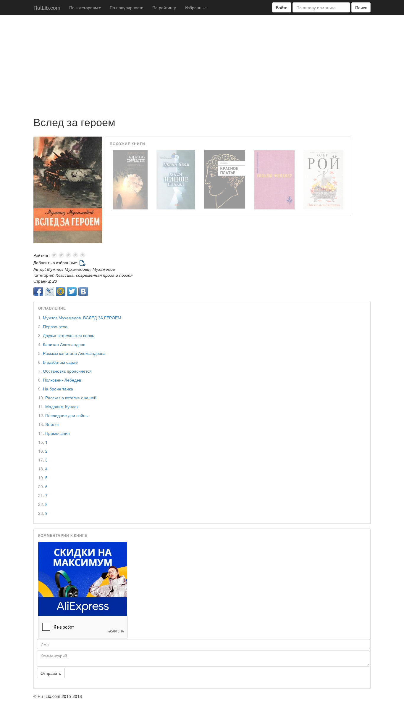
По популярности (126, 7)
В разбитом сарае (60, 362)
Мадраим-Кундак (61, 406)
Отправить (51, 673)
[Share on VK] (83, 291)
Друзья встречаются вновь (68, 335)
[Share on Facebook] (38, 291)
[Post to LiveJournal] (49, 291)
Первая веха (55, 326)
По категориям (83, 7)
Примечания (57, 433)
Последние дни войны (66, 415)
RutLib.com (46, 7)
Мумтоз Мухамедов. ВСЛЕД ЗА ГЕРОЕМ (82, 318)
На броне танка (58, 389)
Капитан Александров (64, 344)
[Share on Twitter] (72, 291)
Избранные (196, 7)
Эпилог (52, 424)
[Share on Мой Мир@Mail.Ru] (60, 291)
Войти (281, 7)
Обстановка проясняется (67, 371)
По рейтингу (164, 7)
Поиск (361, 7)
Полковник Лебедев (62, 380)
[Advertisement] (202, 62)
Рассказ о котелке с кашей (70, 398)
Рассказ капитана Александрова (74, 353)
